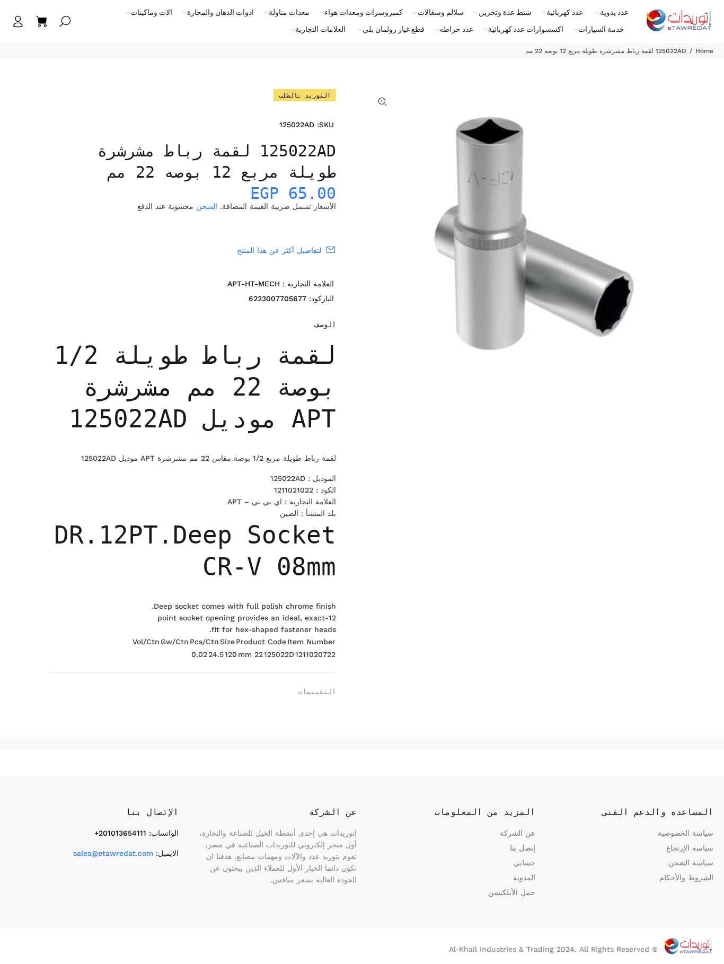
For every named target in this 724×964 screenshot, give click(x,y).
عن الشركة (517, 833)
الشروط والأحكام (686, 877)
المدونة (524, 877)
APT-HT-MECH (253, 283)
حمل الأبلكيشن (511, 892)
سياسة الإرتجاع (689, 848)
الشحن (206, 206)
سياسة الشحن (690, 862)
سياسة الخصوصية (685, 833)
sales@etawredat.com (113, 853)
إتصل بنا (522, 848)
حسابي (524, 862)
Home (704, 51)
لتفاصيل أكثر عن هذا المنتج (279, 250)
